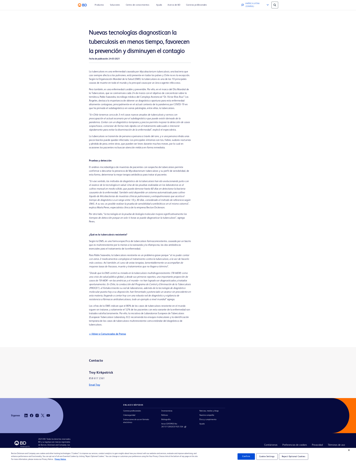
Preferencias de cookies (294, 445)
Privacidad (317, 445)
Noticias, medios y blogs (209, 411)
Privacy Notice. (60, 459)
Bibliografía (166, 419)
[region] (178, 456)
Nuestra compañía (206, 415)
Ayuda (202, 424)
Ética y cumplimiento (208, 419)
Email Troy (94, 385)
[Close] (349, 450)
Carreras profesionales (132, 411)
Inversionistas (166, 411)
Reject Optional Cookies (293, 456)
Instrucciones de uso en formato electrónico (136, 421)
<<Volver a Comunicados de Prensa (107, 334)
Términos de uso (336, 445)
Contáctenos (270, 445)
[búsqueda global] (274, 5)
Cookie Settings (267, 456)
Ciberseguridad (129, 415)
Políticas (164, 415)
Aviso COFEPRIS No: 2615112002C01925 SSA (172, 425)
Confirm (246, 456)
